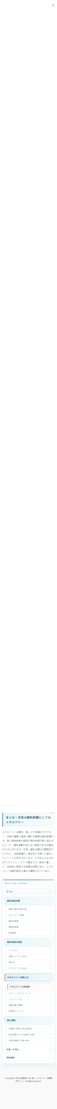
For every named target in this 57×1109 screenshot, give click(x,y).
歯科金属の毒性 (14, 941)
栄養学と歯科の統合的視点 (21, 1028)
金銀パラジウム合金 (18, 956)
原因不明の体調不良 (18, 909)
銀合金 (12, 962)
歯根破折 (13, 932)
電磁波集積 (14, 920)
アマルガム (14, 950)
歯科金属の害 (13, 900)
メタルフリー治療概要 (20, 986)
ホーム (9, 891)
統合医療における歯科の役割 (22, 1034)
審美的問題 (14, 926)
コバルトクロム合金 (18, 968)
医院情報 (11, 1057)
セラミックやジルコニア (20, 993)
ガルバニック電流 (17, 915)
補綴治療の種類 (15, 1005)
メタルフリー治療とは (17, 977)
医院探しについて (17, 1011)
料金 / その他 (12, 1049)
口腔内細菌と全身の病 (19, 1040)
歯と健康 (11, 1020)
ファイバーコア (15, 999)
